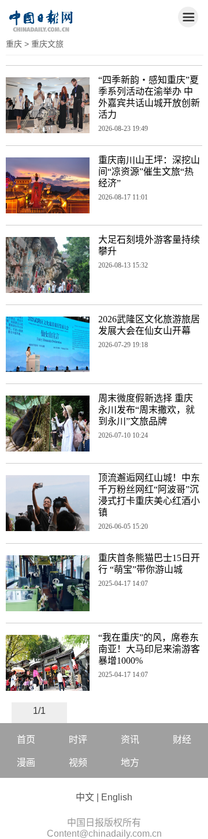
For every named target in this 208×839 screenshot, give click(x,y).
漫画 (26, 762)
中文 (85, 797)
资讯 (130, 739)
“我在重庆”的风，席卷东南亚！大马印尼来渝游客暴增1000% (149, 649)
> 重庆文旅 (44, 43)
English (116, 797)
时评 (78, 739)
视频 (78, 762)
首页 (26, 739)
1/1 (39, 711)
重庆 (14, 43)
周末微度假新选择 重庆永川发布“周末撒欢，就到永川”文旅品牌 (146, 409)
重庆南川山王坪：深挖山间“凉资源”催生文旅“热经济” (149, 171)
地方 (130, 762)
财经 (182, 739)
